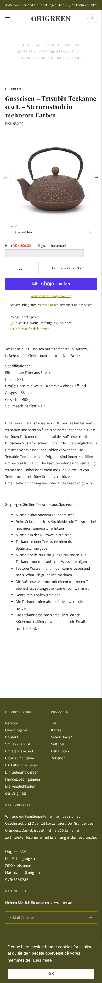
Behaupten (60, 751)
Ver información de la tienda (29, 328)
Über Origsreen (17, 730)
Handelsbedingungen (22, 779)
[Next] (97, 177)
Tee (53, 722)
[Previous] (5, 177)
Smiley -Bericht (17, 744)
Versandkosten (48, 305)
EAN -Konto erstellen (22, 765)
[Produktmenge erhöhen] (10, 268)
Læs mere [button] (42, 960)
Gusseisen (45, 45)
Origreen (13, 89)
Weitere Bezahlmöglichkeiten (51, 296)
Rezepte (11, 722)
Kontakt (11, 737)
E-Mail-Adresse (20, 911)
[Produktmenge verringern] (30, 268)
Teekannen (67, 45)
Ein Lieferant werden (21, 772)
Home (28, 45)
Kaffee (56, 730)
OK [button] (51, 974)
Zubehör (58, 758)
